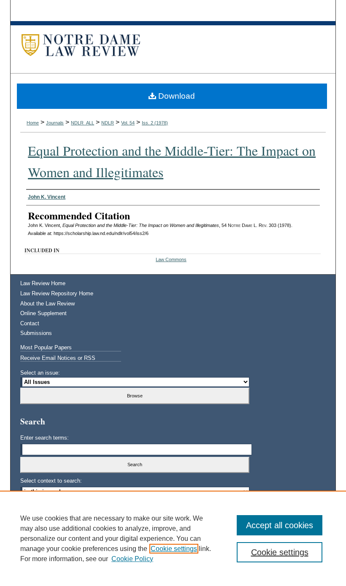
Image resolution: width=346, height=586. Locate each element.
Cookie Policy (132, 558)
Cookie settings (174, 548)
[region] (173, 538)
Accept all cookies (279, 525)
